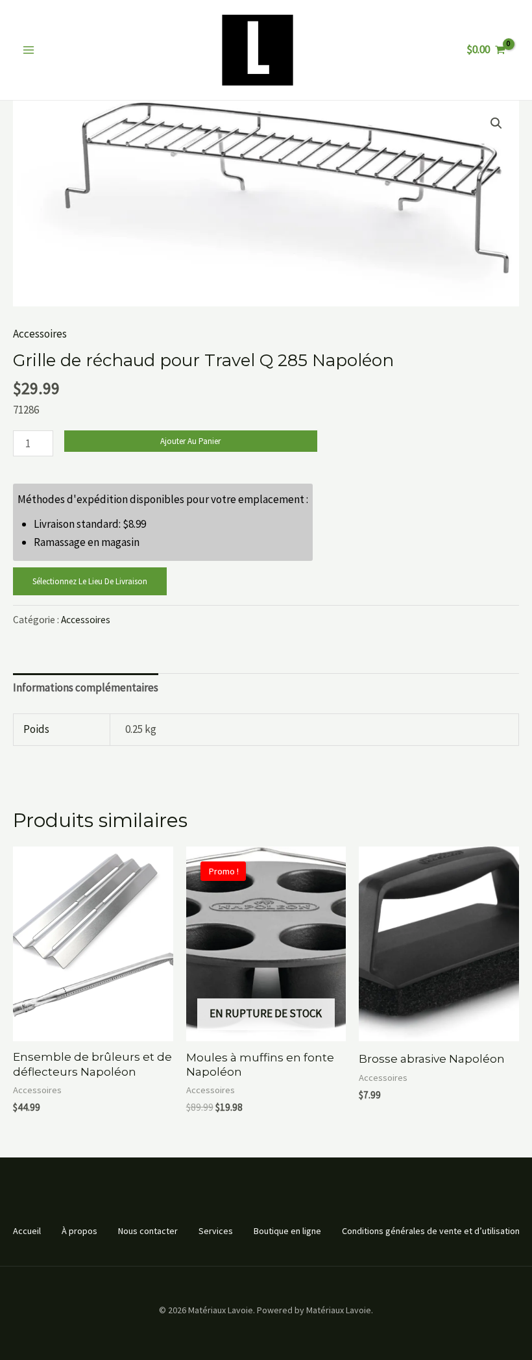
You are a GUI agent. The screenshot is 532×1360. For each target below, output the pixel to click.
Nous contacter (148, 1231)
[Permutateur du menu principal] (28, 50)
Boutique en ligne (287, 1231)
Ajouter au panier (190, 441)
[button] (496, 123)
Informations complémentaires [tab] (85, 687)
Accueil (27, 1231)
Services (216, 1231)
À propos (79, 1231)
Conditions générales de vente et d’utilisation (431, 1231)
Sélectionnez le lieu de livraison (89, 581)
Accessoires (40, 334)
